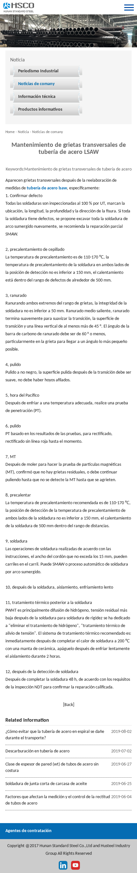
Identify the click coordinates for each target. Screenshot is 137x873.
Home (10, 132)
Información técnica (36, 96)
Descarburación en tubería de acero (37, 751)
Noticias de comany (36, 84)
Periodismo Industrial (38, 71)
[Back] (68, 704)
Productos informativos (40, 109)
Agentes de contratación (28, 831)
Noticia (23, 132)
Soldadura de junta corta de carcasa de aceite (46, 784)
